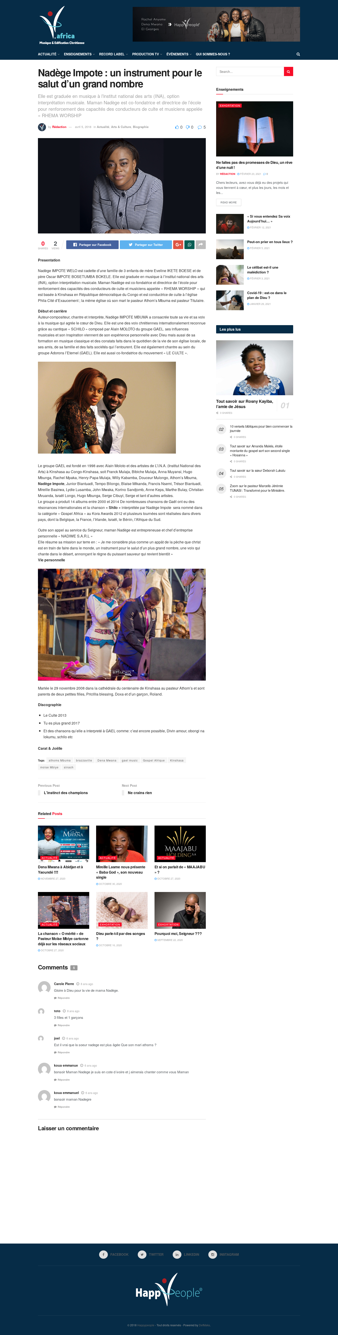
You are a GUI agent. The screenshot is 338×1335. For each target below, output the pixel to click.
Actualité (47, 54)
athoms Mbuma (60, 760)
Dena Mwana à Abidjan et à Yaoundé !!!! (60, 869)
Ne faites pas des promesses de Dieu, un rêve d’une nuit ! (254, 165)
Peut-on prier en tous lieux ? (270, 241)
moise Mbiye (49, 767)
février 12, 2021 (260, 227)
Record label (112, 54)
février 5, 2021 (259, 248)
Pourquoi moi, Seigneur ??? (178, 933)
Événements (177, 54)
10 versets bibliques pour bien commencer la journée (261, 428)
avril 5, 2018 (83, 127)
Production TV (145, 54)
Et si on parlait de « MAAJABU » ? (180, 869)
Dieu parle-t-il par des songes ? (120, 936)
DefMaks (204, 1325)
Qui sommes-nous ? (213, 54)
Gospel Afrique (154, 760)
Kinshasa (177, 760)
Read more (229, 202)
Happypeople (145, 1325)
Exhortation (110, 924)
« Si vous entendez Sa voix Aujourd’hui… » (268, 219)
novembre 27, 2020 (52, 878)
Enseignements (78, 54)
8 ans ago (87, 984)
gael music (130, 760)
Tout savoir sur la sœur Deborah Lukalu (257, 470)
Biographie (141, 127)
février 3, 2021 (259, 278)
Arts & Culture (121, 127)
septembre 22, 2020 (170, 940)
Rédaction (59, 127)
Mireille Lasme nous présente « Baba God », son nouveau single (120, 872)
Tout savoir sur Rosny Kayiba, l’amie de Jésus (244, 403)
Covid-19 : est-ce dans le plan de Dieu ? (266, 295)
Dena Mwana (107, 760)
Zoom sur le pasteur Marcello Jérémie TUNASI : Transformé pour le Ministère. (257, 488)
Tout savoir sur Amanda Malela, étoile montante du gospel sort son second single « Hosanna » (260, 450)
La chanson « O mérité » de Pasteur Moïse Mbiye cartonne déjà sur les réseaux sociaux (63, 938)
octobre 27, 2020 (168, 878)
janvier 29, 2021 (260, 304)
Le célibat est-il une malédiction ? (262, 270)
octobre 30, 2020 (110, 884)
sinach (69, 767)
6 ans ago (72, 1038)
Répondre (64, 998)
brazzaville (84, 760)
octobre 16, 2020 (110, 945)
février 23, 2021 (250, 174)
